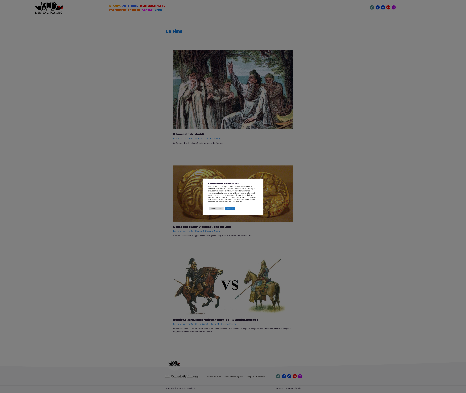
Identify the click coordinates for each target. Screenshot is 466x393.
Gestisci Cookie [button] (216, 208)
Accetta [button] (230, 208)
